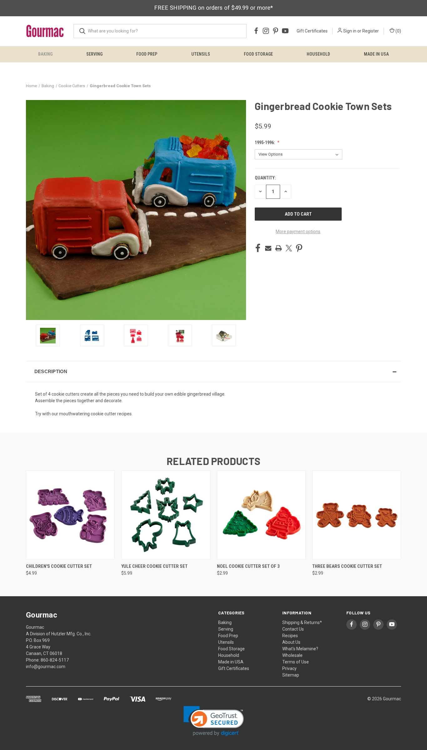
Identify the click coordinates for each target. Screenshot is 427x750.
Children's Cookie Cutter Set (59, 566)
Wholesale (292, 655)
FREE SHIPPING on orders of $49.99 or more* (213, 7)
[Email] (268, 248)
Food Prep (146, 54)
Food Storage (258, 54)
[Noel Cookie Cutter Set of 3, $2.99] (261, 515)
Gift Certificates (312, 30)
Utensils (200, 54)
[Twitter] (289, 248)
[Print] (278, 248)
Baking (45, 54)
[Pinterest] (299, 248)
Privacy (289, 668)
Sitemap (290, 675)
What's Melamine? (300, 648)
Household (318, 54)
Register (370, 30)
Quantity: (265, 177)
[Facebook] (258, 248)
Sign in (349, 30)
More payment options (298, 231)
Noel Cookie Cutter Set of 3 (248, 566)
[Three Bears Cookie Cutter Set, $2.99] (357, 515)
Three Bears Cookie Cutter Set (347, 566)
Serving (94, 54)
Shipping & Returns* (302, 622)
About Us (291, 642)
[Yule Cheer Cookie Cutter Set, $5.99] (166, 515)
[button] (213, 371)
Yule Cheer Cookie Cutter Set (154, 566)
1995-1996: (265, 142)
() (397, 30)
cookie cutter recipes (111, 413)
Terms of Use (295, 661)
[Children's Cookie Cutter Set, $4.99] (70, 515)
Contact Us (293, 629)
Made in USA (376, 54)
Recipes (290, 635)
